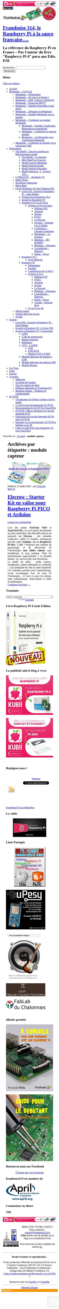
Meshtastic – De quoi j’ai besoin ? (32, 97)
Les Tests (13, 368)
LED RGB (33, 351)
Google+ (33, 1281)
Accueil (13, 88)
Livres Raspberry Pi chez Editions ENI (34, 188)
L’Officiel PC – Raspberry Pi (29, 177)
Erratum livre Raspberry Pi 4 (36, 197)
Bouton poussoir (30, 339)
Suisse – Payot (41, 254)
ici (40, 1246)
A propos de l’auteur (25, 382)
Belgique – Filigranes (45, 245)
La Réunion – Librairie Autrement (44, 230)
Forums (13, 373)
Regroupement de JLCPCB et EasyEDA (35, 408)
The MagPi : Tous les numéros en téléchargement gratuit (32, 153)
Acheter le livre (35, 274)
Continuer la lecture (19, 584)
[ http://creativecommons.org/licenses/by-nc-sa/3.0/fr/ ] (29, 1275)
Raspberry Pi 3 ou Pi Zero (35, 202)
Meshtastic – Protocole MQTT (30, 103)
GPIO (25, 334)
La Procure (39, 220)
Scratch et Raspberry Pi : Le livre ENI (34, 328)
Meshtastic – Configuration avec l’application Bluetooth (38, 138)
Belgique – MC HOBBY (42, 241)
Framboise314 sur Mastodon (20, 807)
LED (30, 348)
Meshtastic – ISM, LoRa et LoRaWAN (34, 100)
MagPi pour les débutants (34, 163)
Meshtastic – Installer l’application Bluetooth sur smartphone (39, 127)
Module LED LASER (39, 354)
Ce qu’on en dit (35, 308)
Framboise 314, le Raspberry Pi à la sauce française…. (28, 33)
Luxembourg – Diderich (41, 250)
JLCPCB (13, 396)
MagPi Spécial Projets (33, 165)
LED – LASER (29, 345)
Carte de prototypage (32, 336)
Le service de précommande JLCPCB (34, 405)
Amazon (38, 211)
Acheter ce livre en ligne (40, 205)
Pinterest (36, 778)
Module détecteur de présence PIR (39, 362)
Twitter (18, 316)
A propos (13, 376)
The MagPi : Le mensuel (34, 157)
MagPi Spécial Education (34, 168)
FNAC (37, 217)
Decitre (38, 214)
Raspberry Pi (28, 262)
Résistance (27, 342)
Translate (29, 599)
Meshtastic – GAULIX (20, 91)
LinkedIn (44, 1281)
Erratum (32, 268)
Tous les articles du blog (27, 385)
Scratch (13, 319)
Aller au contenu (11, 83)
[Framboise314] (30, 1172)
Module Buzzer (29, 365)
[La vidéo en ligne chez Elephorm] (29, 836)
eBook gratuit (22, 311)
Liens (12, 371)
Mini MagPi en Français (34, 160)
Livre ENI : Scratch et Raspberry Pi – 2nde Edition (38, 193)
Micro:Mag (21, 185)
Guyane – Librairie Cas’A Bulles (43, 224)
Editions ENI (40, 208)
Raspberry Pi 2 (29, 257)
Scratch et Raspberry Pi (33, 200)
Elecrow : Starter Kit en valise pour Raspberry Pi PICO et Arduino (29, 505)
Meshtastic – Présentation (28, 94)
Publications (15, 148)
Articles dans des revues (27, 314)
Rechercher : (9, 67)
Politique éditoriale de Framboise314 (33, 388)
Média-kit (20, 379)
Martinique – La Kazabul (42, 235)
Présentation (34, 265)
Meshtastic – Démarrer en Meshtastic (33, 111)
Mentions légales (29, 1287)
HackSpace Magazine (26, 182)
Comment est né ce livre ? (41, 271)
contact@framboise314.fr (37, 1232)
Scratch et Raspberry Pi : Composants (34, 331)
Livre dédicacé (35, 259)
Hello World (21, 180)
